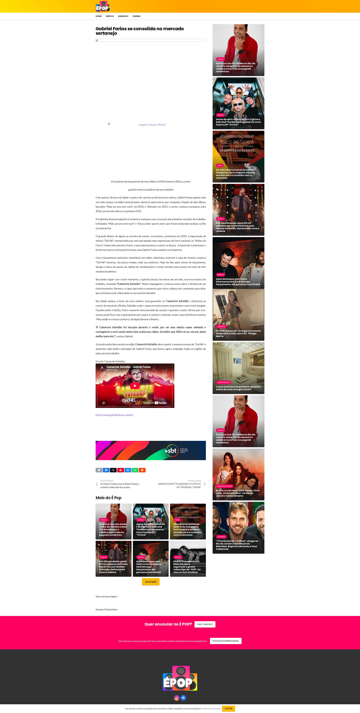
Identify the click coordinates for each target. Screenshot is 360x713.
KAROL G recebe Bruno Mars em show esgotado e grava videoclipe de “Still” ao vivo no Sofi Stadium (187, 567)
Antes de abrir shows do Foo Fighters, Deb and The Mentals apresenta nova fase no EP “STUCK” (150, 530)
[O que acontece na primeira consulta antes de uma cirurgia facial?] (238, 344)
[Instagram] (177, 698)
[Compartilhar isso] (106, 470)
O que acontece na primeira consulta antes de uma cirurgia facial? (238, 388)
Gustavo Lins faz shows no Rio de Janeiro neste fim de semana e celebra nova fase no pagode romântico (113, 530)
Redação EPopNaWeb (106, 609)
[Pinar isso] (120, 470)
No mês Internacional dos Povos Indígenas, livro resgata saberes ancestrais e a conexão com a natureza (187, 530)
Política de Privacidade (211, 709)
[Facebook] (183, 698)
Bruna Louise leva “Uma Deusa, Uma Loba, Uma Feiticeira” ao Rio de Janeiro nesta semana (237, 493)
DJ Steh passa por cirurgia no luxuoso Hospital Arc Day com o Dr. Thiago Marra (238, 333)
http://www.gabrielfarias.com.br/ (114, 414)
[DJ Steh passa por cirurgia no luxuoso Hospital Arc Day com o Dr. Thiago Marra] (238, 291)
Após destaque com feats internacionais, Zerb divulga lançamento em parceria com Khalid (149, 567)
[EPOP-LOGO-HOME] (103, 6)
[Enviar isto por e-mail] (99, 470)
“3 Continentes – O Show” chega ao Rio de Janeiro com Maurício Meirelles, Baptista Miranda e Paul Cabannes (237, 545)
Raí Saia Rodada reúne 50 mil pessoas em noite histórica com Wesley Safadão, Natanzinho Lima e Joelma (113, 567)
